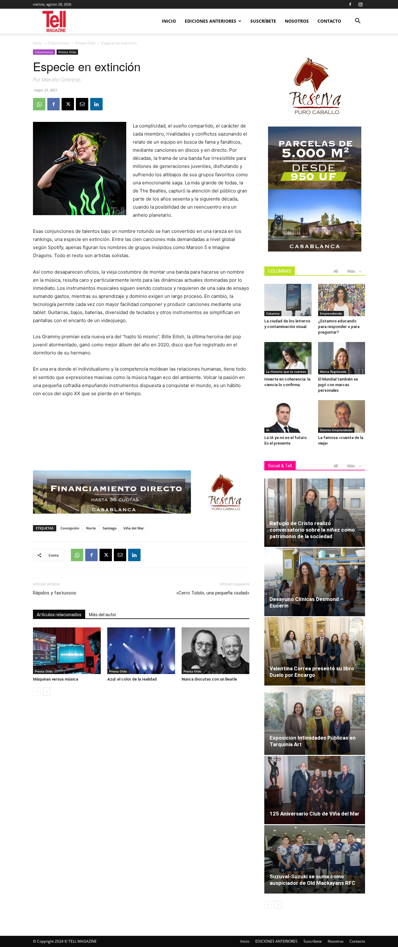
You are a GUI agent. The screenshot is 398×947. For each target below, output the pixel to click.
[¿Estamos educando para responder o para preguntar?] (341, 300)
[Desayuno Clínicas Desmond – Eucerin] (314, 582)
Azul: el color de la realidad (132, 679)
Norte (91, 528)
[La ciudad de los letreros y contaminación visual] (288, 300)
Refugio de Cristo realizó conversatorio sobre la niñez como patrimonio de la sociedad (312, 529)
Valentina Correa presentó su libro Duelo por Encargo (312, 671)
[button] (357, 22)
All (336, 271)
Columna (273, 313)
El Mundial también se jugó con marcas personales (338, 385)
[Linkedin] (96, 104)
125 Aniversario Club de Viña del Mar (314, 814)
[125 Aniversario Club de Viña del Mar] (314, 790)
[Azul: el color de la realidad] (141, 650)
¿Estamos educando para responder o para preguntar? (338, 327)
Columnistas (58, 43)
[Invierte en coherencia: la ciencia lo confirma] (288, 358)
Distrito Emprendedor (336, 430)
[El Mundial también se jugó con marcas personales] (341, 358)
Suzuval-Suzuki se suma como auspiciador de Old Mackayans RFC (312, 879)
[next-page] (47, 691)
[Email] (82, 104)
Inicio (169, 21)
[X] (68, 104)
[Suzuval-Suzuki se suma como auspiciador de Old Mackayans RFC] (314, 859)
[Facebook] (350, 4)
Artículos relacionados (59, 614)
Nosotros (297, 21)
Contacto (329, 21)
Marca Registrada (333, 371)
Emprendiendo (331, 313)
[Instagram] (360, 4)
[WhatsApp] (39, 104)
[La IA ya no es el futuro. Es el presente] (288, 416)
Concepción (69, 528)
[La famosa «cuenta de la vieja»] (341, 416)
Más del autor (102, 614)
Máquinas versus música (55, 679)
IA (267, 430)
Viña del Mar (133, 528)
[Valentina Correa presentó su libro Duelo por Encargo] (314, 651)
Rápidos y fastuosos (54, 593)
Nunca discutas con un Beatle (209, 679)
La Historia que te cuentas (286, 371)
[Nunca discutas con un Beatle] (215, 650)
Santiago (110, 528)
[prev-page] (37, 691)
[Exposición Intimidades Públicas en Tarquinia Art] (314, 720)
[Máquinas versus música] (67, 650)
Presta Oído (85, 43)
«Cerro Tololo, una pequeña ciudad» (212, 593)
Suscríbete (263, 21)
